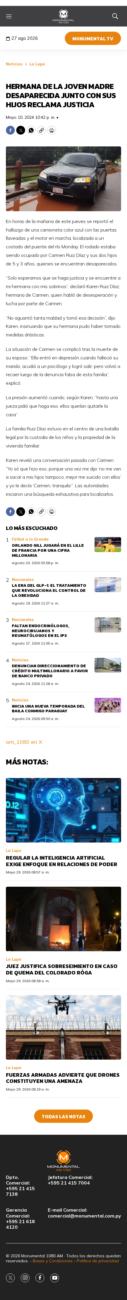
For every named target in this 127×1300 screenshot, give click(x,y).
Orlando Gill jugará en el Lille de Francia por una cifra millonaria (48, 550)
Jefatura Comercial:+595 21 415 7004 (70, 1180)
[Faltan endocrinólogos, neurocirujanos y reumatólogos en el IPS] (108, 624)
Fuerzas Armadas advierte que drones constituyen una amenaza (63, 1078)
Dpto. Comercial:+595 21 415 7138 (20, 1186)
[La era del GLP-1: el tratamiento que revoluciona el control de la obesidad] (108, 584)
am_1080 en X (24, 742)
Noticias (14, 64)
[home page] (64, 16)
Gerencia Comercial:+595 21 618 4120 (20, 1218)
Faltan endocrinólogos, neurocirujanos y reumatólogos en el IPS (40, 631)
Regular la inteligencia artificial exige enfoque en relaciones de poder (61, 861)
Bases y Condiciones (53, 1260)
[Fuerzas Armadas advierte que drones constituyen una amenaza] (63, 1027)
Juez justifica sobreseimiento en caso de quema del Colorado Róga (62, 969)
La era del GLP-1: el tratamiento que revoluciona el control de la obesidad (49, 590)
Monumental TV (92, 38)
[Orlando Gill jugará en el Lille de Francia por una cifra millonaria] (108, 544)
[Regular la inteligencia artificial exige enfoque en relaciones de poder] (63, 810)
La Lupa (37, 64)
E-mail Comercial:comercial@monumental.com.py (84, 1212)
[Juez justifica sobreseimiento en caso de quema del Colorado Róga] (63, 919)
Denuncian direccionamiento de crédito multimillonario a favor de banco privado (50, 671)
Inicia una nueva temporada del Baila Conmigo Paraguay (48, 708)
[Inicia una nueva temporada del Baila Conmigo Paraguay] (108, 705)
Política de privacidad (98, 1260)
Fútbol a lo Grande (30, 539)
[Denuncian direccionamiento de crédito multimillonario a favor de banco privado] (108, 665)
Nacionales (23, 579)
